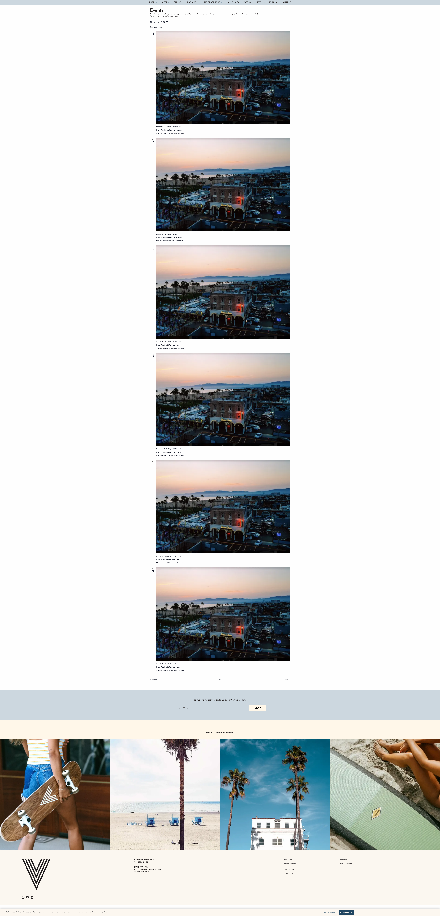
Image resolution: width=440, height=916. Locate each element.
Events (261, 2)
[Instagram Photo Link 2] (165, 794)
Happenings (233, 2)
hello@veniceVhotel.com (147, 869)
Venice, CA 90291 (143, 862)
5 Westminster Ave (144, 859)
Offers (177, 2)
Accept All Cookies (346, 912)
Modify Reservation (291, 863)
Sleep (164, 2)
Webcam (248, 2)
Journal (273, 2)
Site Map (343, 859)
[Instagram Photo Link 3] (275, 794)
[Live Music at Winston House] (223, 77)
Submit (257, 708)
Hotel (152, 2)
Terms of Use (289, 869)
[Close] (436, 912)
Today (220, 679)
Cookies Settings (329, 912)
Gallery (286, 2)
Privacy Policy (289, 873)
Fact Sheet (288, 859)
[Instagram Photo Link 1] (55, 794)
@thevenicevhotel (144, 871)
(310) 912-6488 (141, 867)
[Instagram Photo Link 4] (385, 794)
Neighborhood (212, 2)
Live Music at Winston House (169, 130)
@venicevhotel (225, 732)
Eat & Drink (193, 2)
